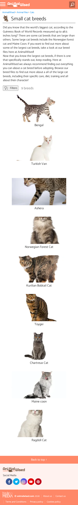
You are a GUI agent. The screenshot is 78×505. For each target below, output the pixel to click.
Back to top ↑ (39, 459)
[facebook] (9, 481)
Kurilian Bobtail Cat (39, 286)
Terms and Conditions (15, 501)
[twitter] (16, 481)
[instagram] (23, 481)
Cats (32, 12)
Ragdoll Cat (39, 440)
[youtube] (31, 481)
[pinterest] (38, 481)
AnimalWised (8, 12)
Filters (13, 88)
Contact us (61, 496)
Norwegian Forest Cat (39, 247)
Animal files (22, 12)
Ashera (39, 208)
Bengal (39, 125)
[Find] (73, 4)
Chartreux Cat (39, 363)
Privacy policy (36, 501)
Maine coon (39, 402)
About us (47, 496)
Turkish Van (39, 164)
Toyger (39, 324)
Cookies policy (54, 501)
